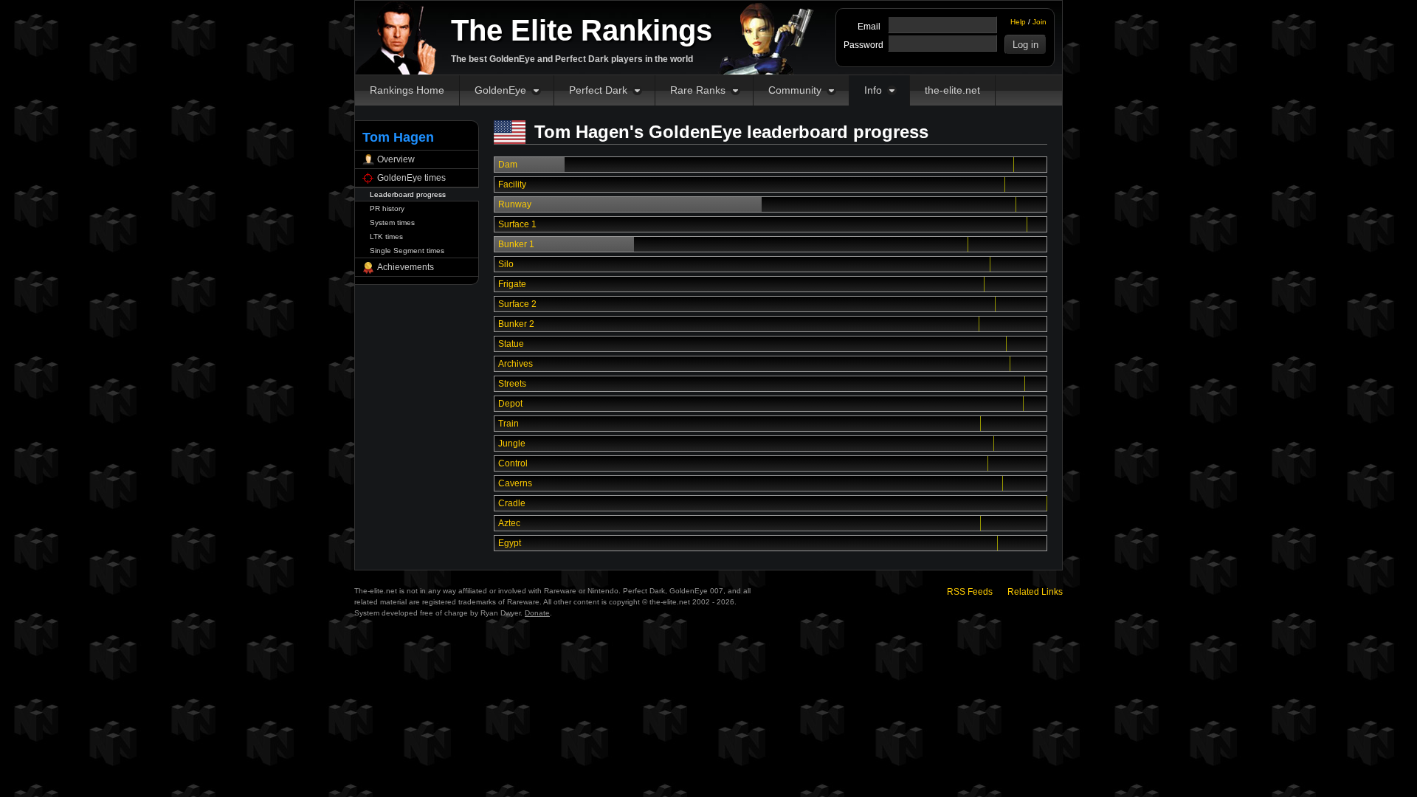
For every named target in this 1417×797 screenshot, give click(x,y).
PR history (387, 208)
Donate (537, 613)
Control (513, 463)
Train (508, 423)
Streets (512, 384)
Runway (514, 204)
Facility (512, 184)
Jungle (511, 443)
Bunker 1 (516, 244)
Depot (510, 403)
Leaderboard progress (408, 194)
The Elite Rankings (581, 30)
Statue (511, 344)
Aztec (509, 523)
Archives (515, 364)
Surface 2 (517, 304)
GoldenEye (500, 90)
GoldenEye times (411, 178)
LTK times (386, 236)
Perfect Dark (598, 90)
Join (1039, 22)
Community (794, 90)
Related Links (1035, 592)
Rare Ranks (697, 90)
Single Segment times (407, 250)
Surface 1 (517, 224)
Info (873, 90)
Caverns (515, 483)
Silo (506, 264)
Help (1018, 22)
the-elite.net (952, 90)
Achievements (405, 267)
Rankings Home (407, 90)
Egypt (509, 543)
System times (392, 222)
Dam (507, 164)
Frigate (512, 284)
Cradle (511, 503)
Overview (396, 159)
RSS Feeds (970, 592)
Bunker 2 (516, 324)
